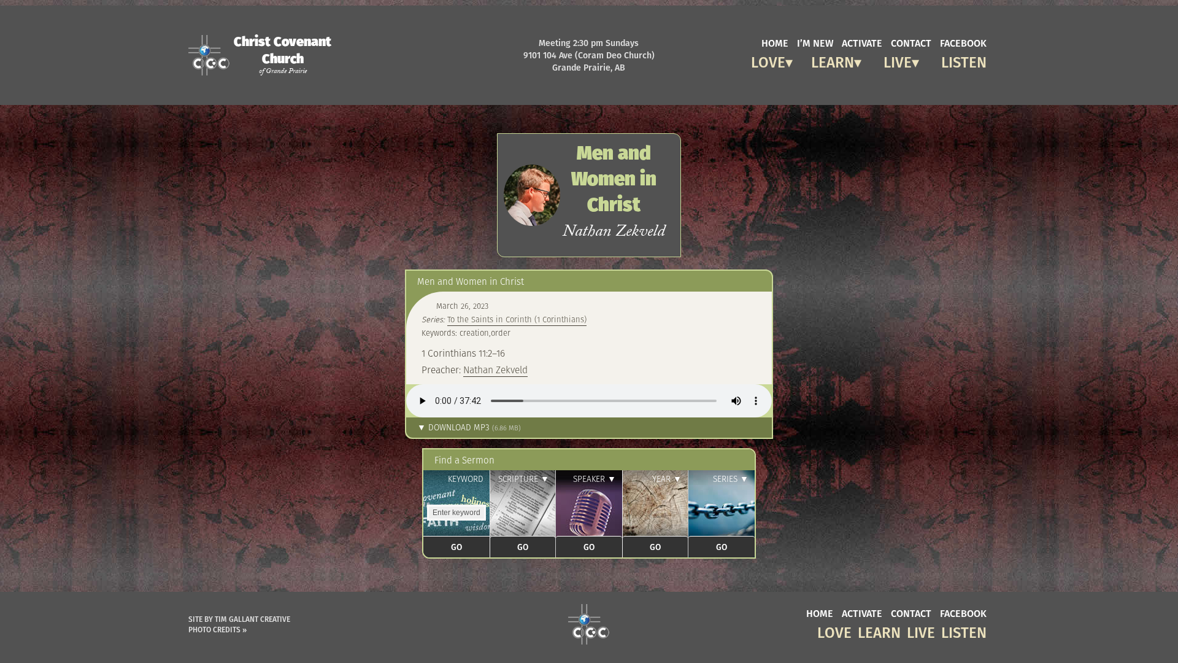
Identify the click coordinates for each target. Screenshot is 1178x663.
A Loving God (767, 79)
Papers (803, 134)
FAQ (799, 153)
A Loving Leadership (757, 88)
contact (911, 42)
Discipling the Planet (900, 79)
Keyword (465, 479)
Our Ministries (825, 107)
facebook (963, 42)
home (774, 42)
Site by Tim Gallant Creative (239, 619)
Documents (815, 144)
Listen (964, 60)
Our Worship (819, 88)
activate (862, 42)
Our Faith (813, 79)
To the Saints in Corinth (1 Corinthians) (517, 319)
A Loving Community (760, 98)
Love (768, 60)
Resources (810, 125)
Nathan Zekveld (495, 369)
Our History (818, 116)
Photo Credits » (217, 629)
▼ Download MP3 (469, 427)
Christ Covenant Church (282, 54)
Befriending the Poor (904, 88)
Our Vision (814, 98)
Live (898, 60)
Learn (832, 60)
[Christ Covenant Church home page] (589, 624)
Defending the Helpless (901, 98)
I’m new (815, 42)
